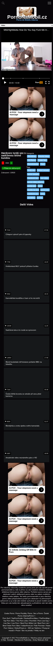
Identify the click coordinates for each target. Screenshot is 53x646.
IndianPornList (27, 626)
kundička (31, 198)
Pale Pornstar (39, 626)
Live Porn (15, 623)
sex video (44, 178)
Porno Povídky (21, 613)
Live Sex (6, 623)
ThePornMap (44, 618)
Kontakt (10, 640)
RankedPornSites (31, 618)
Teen (43, 164)
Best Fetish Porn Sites (11, 626)
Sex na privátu (27, 630)
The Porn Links (22, 621)
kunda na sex (33, 190)
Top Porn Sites (9, 621)
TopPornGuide (17, 618)
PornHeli (32, 621)
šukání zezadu (43, 170)
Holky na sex (39, 630)
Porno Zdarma (23, 616)
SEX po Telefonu (34, 628)
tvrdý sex (31, 170)
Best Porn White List (28, 623)
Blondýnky (32, 156)
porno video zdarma (36, 182)
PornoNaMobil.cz (27, 18)
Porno (30, 613)
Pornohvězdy (33, 164)
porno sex (32, 186)
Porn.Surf (6, 618)
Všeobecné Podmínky (22, 640)
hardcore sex (33, 178)
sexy (40, 186)
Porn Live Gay (43, 621)
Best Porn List (43, 623)
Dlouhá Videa (44, 156)
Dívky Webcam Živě (40, 640)
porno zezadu (33, 174)
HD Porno (31, 160)
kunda (39, 198)
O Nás (3, 640)
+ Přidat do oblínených (11, 168)
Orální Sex (42, 160)
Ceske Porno (9, 613)
